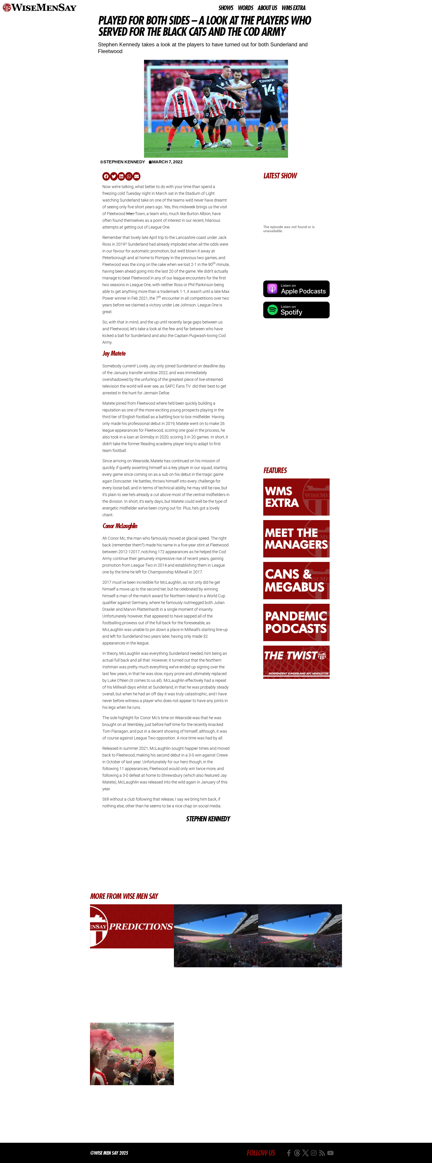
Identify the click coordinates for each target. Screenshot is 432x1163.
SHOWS (225, 8)
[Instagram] (313, 1153)
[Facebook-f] (289, 1153)
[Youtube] (330, 1153)
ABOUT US (267, 8)
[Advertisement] (166, 857)
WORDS (245, 8)
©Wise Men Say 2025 (109, 1153)
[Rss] (322, 1153)
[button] (106, 176)
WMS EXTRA (293, 8)
